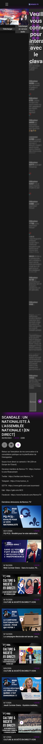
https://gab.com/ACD (14, 490)
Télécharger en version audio (23, 29)
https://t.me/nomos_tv (19, 481)
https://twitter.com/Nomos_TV (21, 476)
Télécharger (7, 29)
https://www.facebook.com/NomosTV (26, 495)
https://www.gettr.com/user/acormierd (23, 486)
